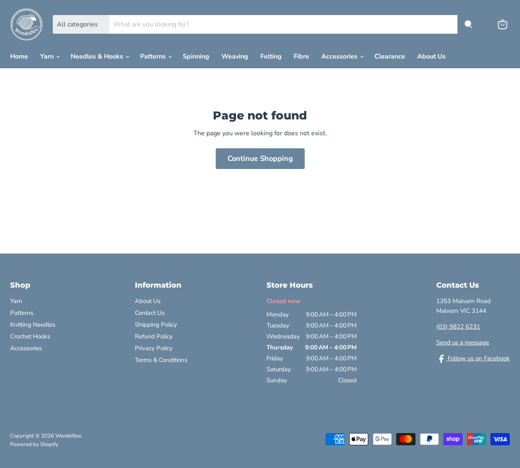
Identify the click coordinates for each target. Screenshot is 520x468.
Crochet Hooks (30, 336)
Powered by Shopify (34, 444)
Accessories (340, 56)
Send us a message (462, 342)
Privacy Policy (154, 348)
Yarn (47, 56)
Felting (271, 56)
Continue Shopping (260, 158)
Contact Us (150, 313)
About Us (431, 56)
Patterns (153, 56)
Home (19, 56)
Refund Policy (154, 336)
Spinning (196, 56)
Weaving (234, 56)
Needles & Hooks (98, 56)
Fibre (301, 56)
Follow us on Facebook (478, 358)
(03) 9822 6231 (458, 327)
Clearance (390, 56)
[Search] (468, 24)
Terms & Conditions (161, 360)
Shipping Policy (156, 325)
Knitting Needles (32, 325)
